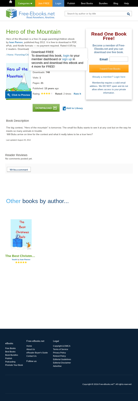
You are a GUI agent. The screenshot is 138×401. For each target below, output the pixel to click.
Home (29, 346)
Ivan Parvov (16, 42)
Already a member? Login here (108, 76)
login (66, 55)
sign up (67, 59)
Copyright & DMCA (61, 346)
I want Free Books (110, 68)
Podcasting (10, 362)
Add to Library (74, 108)
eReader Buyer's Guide (37, 353)
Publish (71, 3)
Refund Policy (59, 356)
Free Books (10, 348)
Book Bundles (11, 355)
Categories (24, 3)
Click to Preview (21, 95)
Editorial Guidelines (62, 359)
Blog (115, 3)
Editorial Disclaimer (62, 363)
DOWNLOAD (44, 107)
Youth (14, 260)
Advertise (57, 366)
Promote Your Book (14, 365)
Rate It (77, 93)
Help (126, 3)
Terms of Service (60, 349)
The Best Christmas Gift (21, 256)
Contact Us (31, 356)
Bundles (103, 3)
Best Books (87, 3)
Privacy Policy (59, 353)
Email (104, 59)
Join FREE (43, 3)
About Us (30, 349)
